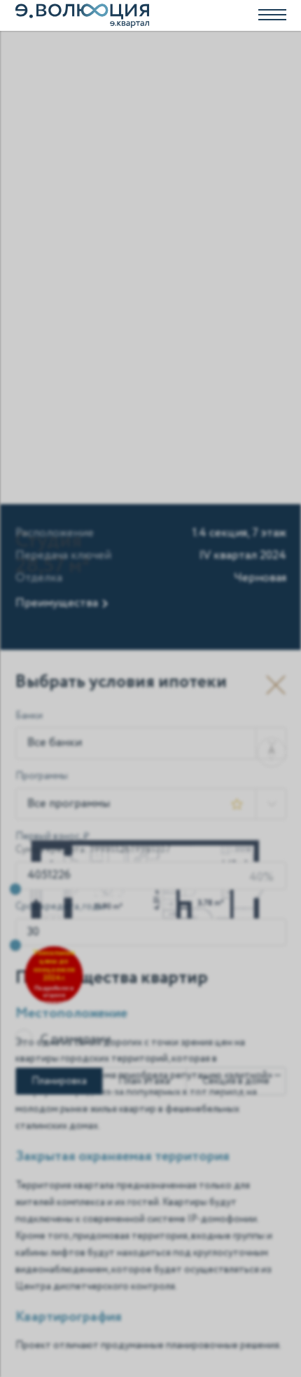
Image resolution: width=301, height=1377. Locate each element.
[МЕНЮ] (150, 15)
